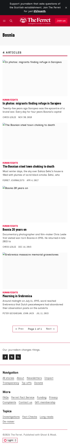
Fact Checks (29, 416)
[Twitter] (11, 357)
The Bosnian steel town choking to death (28, 166)
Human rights (10, 100)
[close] (66, 7)
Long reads (46, 416)
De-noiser (8, 421)
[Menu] (5, 21)
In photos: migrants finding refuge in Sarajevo (32, 103)
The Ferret (16, 434)
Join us (61, 20)
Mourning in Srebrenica (17, 296)
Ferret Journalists (13, 180)
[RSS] (18, 357)
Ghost (43, 434)
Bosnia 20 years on (15, 229)
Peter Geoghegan (12, 313)
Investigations (11, 416)
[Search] (11, 21)
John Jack (28, 313)
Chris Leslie (9, 117)
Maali (53, 434)
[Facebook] (5, 357)
